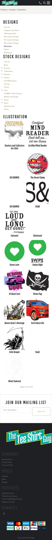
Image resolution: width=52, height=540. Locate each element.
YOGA (6, 109)
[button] (44, 2)
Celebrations (8, 71)
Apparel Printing (8, 493)
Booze (6, 65)
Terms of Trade (7, 465)
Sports (6, 103)
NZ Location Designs (11, 37)
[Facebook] (4, 514)
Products (3, 10)
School (6, 100)
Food (5, 90)
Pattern (6, 49)
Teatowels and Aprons (9, 496)
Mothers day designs (11, 97)
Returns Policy (7, 459)
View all (7, 27)
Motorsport (8, 52)
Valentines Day (9, 106)
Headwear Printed (8, 502)
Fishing (6, 84)
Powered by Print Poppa (26, 538)
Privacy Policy (7, 462)
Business (7, 68)
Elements (7, 74)
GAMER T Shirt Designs (13, 93)
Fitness (6, 87)
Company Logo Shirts (11, 30)
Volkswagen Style (10, 33)
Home (4, 479)
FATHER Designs (10, 81)
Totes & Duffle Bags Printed (12, 499)
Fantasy (6, 78)
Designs (12, 10)
